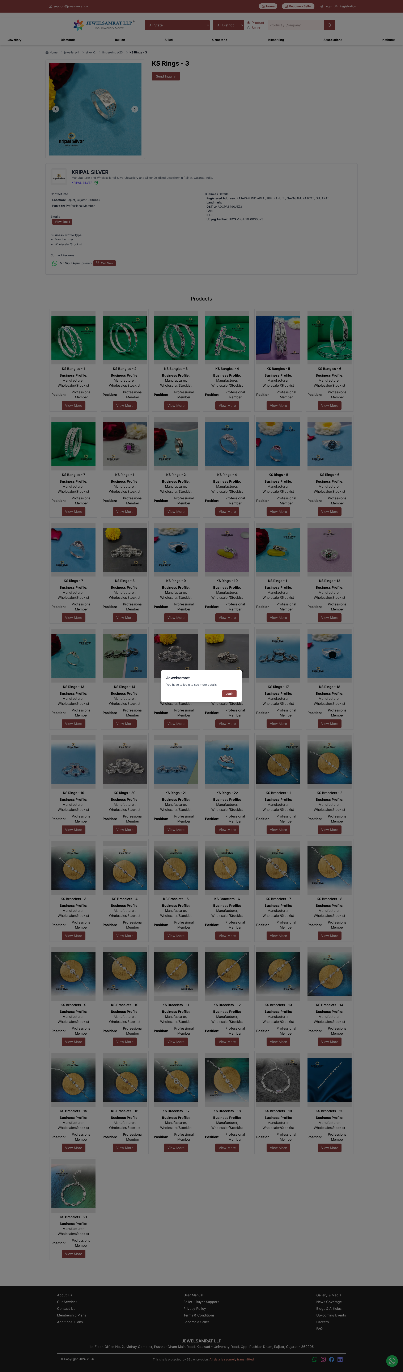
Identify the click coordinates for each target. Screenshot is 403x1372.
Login (229, 693)
